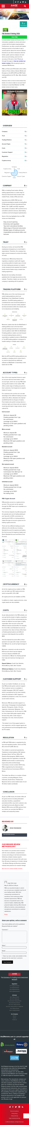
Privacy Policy (14, 1113)
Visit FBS (15, 37)
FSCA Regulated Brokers (14, 989)
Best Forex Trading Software (14, 1004)
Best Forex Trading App (14, 999)
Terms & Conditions (14, 1111)
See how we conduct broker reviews (12, 868)
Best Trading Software (14, 997)
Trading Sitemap (14, 1115)
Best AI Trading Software (15, 1010)
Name (4, 945)
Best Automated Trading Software (14, 1000)
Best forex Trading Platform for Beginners (14, 1006)
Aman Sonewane (15, 828)
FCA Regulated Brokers (14, 987)
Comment (5, 929)
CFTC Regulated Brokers (14, 985)
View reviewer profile (9, 834)
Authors (14, 1017)
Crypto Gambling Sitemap (14, 1118)
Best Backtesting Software (14, 1002)
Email (4, 951)
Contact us (14, 1019)
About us (14, 1016)
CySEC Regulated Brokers (14, 991)
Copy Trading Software (14, 1008)
